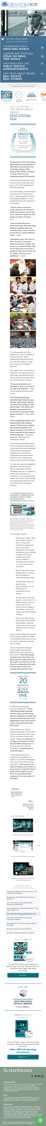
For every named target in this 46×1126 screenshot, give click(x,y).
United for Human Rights (24, 1116)
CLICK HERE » (23, 1007)
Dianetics (16, 1106)
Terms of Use (20, 1123)
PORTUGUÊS (14, 1091)
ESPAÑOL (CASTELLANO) (24, 1089)
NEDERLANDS (8, 1088)
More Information (8, 1100)
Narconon (20, 1114)
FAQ (23, 1099)
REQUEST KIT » (23, 1057)
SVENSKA (35, 1088)
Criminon (13, 1114)
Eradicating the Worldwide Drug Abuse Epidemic (21, 898)
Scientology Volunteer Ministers (12, 1111)
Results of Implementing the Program (20, 933)
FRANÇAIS (7, 1086)
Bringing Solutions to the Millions (19, 929)
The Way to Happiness (19, 100)
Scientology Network (26, 1106)
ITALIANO (6, 1091)
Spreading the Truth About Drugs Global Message (21, 924)
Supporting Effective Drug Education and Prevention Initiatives (22, 892)
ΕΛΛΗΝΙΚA (36, 1089)
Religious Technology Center (18, 1109)
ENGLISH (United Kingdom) (29, 1084)
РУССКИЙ (26, 1086)
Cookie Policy (11, 1123)
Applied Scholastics (31, 100)
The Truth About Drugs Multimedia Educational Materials (19, 903)
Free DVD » (23, 975)
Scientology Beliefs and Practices (23, 1097)
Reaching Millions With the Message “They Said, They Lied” (22, 909)
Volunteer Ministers (15, 1099)
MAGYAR (22, 1088)
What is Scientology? (15, 1108)
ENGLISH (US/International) (12, 1084)
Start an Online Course (34, 1109)
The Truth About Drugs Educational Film (21, 914)
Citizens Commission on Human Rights (19, 1117)
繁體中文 (33, 1086)
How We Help (6, 101)
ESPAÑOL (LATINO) (9, 1089)
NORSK (29, 1088)
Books (28, 1099)
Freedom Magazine (18, 1113)
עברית (14, 1086)
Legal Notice (28, 1123)
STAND (27, 1113)
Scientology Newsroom (29, 1108)
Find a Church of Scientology (28, 1100)
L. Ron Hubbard (8, 1097)
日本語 (20, 1086)
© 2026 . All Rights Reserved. (20, 1122)
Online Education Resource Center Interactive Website (19, 918)
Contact (16, 1100)
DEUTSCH (16, 1088)
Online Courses (35, 1099)
